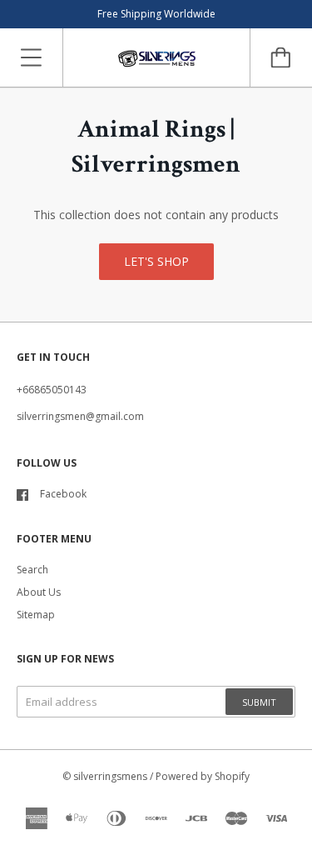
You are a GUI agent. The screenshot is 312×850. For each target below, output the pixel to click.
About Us (39, 592)
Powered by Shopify (203, 776)
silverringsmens (110, 776)
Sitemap (36, 615)
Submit (259, 702)
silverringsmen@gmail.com (80, 416)
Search (32, 569)
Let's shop (156, 261)
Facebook (63, 494)
